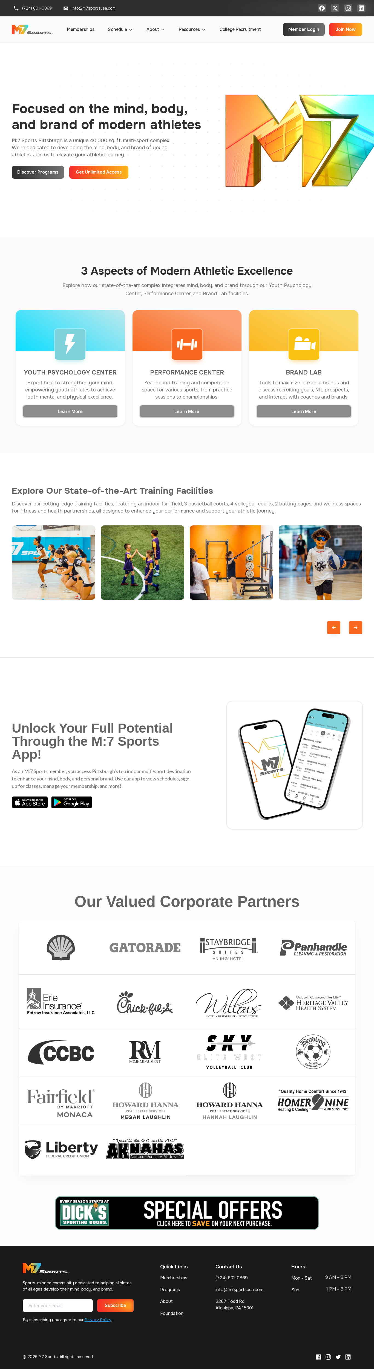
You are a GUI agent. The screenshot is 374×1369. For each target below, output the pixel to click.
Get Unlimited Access (99, 172)
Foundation (171, 1313)
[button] (120, 29)
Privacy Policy (98, 1319)
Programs (170, 1289)
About (166, 1301)
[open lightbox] (53, 562)
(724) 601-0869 (231, 1278)
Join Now (346, 29)
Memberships (80, 29)
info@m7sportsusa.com (239, 1289)
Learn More (70, 411)
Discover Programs (38, 172)
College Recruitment (240, 29)
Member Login (303, 29)
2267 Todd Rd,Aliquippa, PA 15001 (234, 1304)
